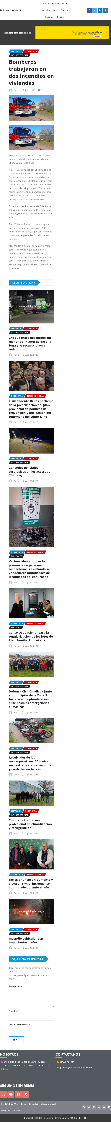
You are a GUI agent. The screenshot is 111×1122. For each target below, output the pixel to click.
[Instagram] (3, 1094)
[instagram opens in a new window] (105, 10)
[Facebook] (18, 1094)
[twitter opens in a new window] (94, 10)
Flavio (16, 90)
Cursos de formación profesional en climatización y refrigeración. (30, 824)
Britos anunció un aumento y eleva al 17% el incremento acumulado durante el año (31, 883)
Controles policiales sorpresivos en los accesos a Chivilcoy (30, 471)
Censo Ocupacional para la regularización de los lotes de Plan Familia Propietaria (31, 636)
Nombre (14, 1011)
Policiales (50, 17)
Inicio (64, 3)
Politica (61, 17)
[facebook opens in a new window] (89, 10)
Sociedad (46, 10)
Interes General (60, 10)
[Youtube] (10, 1094)
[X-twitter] (25, 1094)
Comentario (15, 985)
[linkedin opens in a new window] (100, 10)
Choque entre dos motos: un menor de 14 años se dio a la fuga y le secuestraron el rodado (30, 343)
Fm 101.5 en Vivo (51, 3)
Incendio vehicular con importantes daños (26, 940)
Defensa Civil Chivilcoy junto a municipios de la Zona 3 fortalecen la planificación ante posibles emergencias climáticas (30, 699)
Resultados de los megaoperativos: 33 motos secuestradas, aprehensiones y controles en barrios (31, 763)
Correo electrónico (19, 1024)
